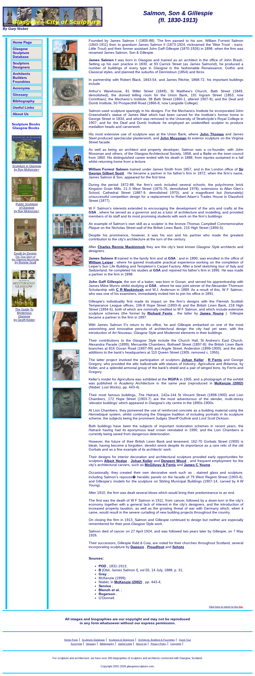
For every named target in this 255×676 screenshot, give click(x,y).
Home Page (22, 42)
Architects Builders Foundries (21, 78)
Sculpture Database (93, 639)
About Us (21, 114)
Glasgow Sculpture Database (21, 53)
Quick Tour (185, 639)
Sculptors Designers (21, 65)
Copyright (175, 643)
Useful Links (23, 107)
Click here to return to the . (226, 606)
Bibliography (24, 101)
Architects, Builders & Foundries (156, 639)
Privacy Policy (158, 643)
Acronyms (21, 88)
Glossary (20, 95)
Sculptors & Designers (121, 639)
